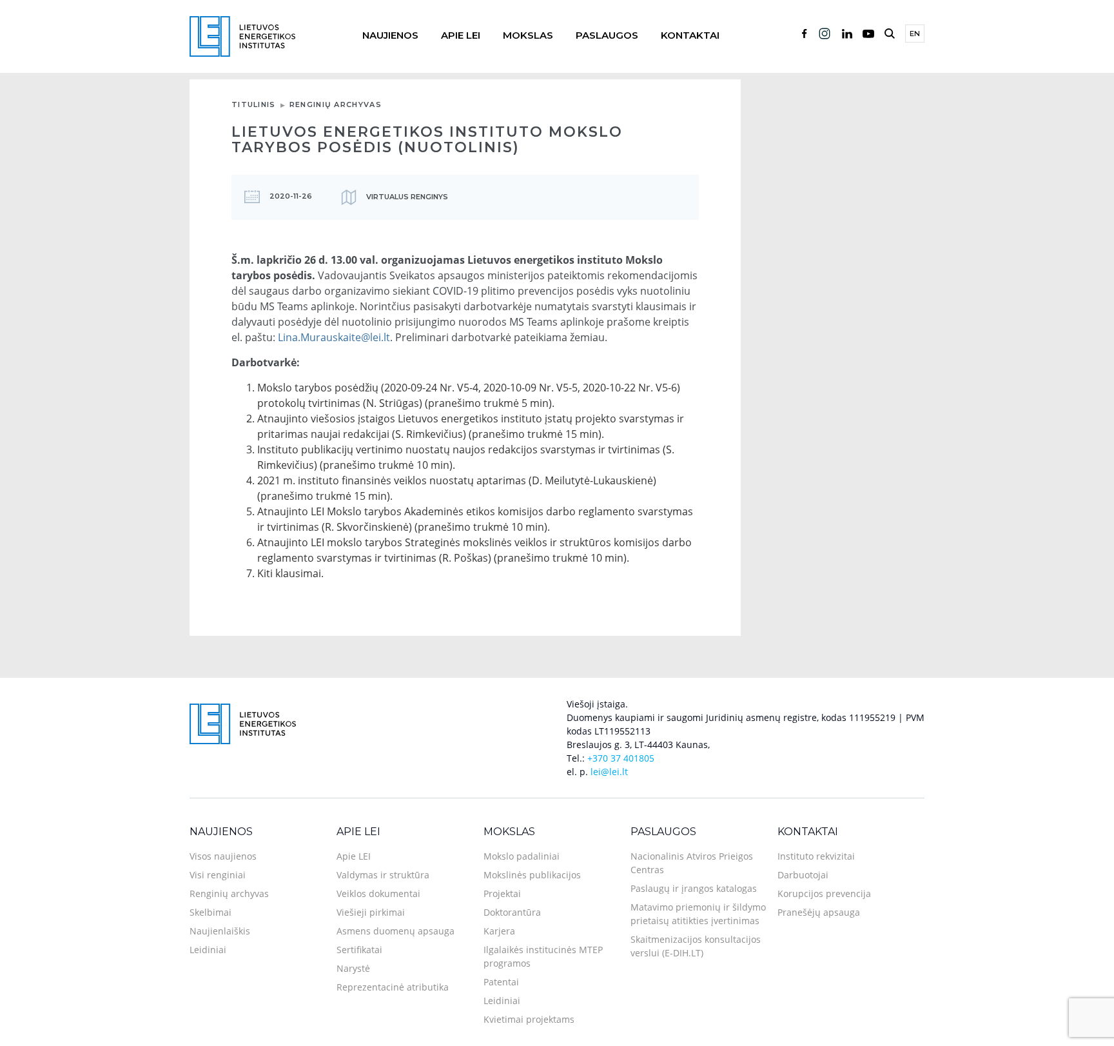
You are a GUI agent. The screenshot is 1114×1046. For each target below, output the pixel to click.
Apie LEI (460, 35)
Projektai (502, 893)
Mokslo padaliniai (522, 856)
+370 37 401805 (620, 758)
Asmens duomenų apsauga (395, 931)
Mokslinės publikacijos (532, 875)
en (915, 33)
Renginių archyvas (335, 104)
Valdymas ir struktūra (383, 875)
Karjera (499, 931)
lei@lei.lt (609, 771)
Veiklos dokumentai (378, 893)
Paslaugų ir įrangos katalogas (693, 888)
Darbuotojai (802, 875)
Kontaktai (690, 35)
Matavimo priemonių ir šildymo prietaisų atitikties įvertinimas (698, 914)
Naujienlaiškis (220, 931)
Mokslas (528, 35)
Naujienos (390, 35)
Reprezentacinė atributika (393, 987)
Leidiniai (208, 949)
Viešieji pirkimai (371, 912)
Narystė (353, 968)
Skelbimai (210, 912)
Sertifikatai (359, 949)
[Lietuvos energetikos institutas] (242, 35)
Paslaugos (607, 35)
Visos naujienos (223, 856)
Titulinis (253, 104)
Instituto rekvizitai (816, 856)
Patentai (501, 982)
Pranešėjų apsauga (818, 912)
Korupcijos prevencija (824, 893)
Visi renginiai (218, 875)
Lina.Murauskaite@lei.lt (334, 337)
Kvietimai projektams (529, 1019)
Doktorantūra (512, 912)
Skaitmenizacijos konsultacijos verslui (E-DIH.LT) (695, 946)
